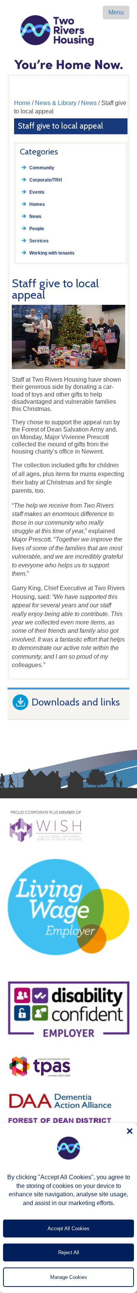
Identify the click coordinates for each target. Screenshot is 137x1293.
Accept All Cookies (68, 1228)
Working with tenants (52, 253)
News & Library (55, 103)
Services (39, 241)
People (36, 228)
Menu (116, 12)
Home (22, 103)
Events (37, 192)
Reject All (68, 1252)
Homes (37, 204)
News (89, 103)
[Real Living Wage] (68, 970)
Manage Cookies (68, 1277)
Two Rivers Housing (68, 30)
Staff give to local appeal (60, 126)
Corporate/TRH (45, 180)
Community (41, 167)
